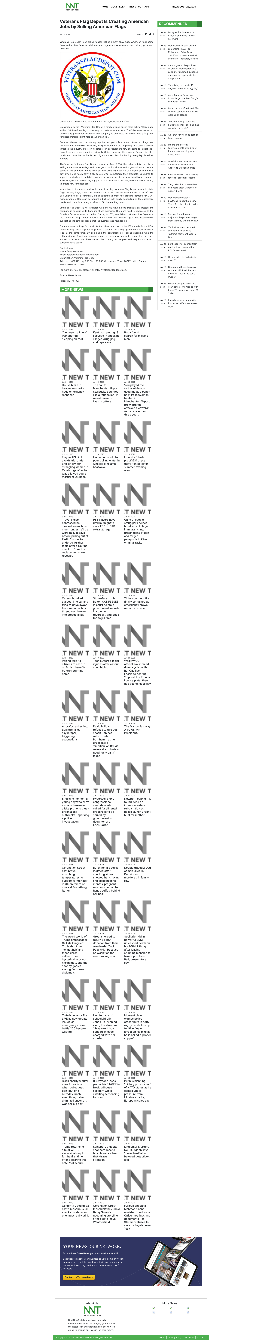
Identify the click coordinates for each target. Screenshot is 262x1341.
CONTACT (143, 6)
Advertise (189, 1337)
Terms (162, 1337)
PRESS (132, 6)
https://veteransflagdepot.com (111, 269)
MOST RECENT (119, 6)
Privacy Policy (175, 1337)
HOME (105, 6)
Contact (201, 1337)
